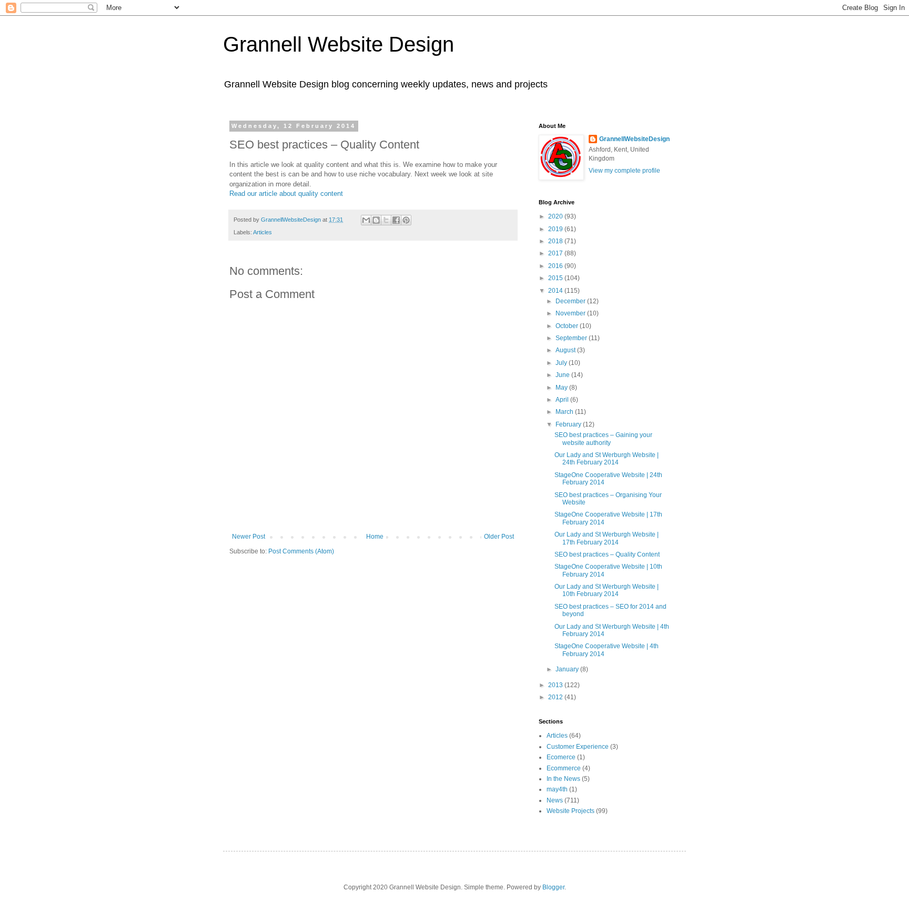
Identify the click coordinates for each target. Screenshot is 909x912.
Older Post (499, 536)
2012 (556, 697)
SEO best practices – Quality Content (607, 554)
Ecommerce (564, 768)
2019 (556, 229)
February (569, 424)
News (555, 800)
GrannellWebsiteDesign (634, 139)
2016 (556, 266)
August (566, 350)
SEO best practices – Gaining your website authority (603, 438)
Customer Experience (578, 746)
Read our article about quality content (286, 193)
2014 (556, 290)
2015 (556, 278)
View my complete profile (624, 170)
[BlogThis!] (376, 220)
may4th (557, 789)
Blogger (553, 887)
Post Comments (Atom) (301, 551)
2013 (556, 685)
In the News (563, 778)
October (568, 326)
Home (374, 536)
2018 (556, 241)
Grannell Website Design (338, 44)
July (562, 362)
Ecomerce (561, 757)
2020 (556, 216)
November (571, 313)
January (568, 669)
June (563, 375)
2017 (556, 253)
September (572, 338)
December (571, 301)
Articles (262, 232)
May (562, 387)
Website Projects (570, 811)
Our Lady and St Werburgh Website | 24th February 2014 (606, 458)
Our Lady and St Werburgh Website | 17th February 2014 (606, 538)
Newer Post (248, 536)
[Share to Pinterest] (406, 220)
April (563, 399)
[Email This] (366, 220)
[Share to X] (386, 220)
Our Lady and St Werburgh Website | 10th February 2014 (606, 590)
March (565, 411)
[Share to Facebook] (396, 220)
